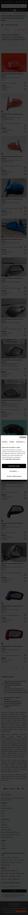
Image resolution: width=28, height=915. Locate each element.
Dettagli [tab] (12, 441)
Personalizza (13, 471)
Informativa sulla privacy (13, 459)
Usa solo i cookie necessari (14, 476)
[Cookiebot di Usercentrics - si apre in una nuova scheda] (19, 437)
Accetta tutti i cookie (14, 466)
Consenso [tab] (4, 441)
